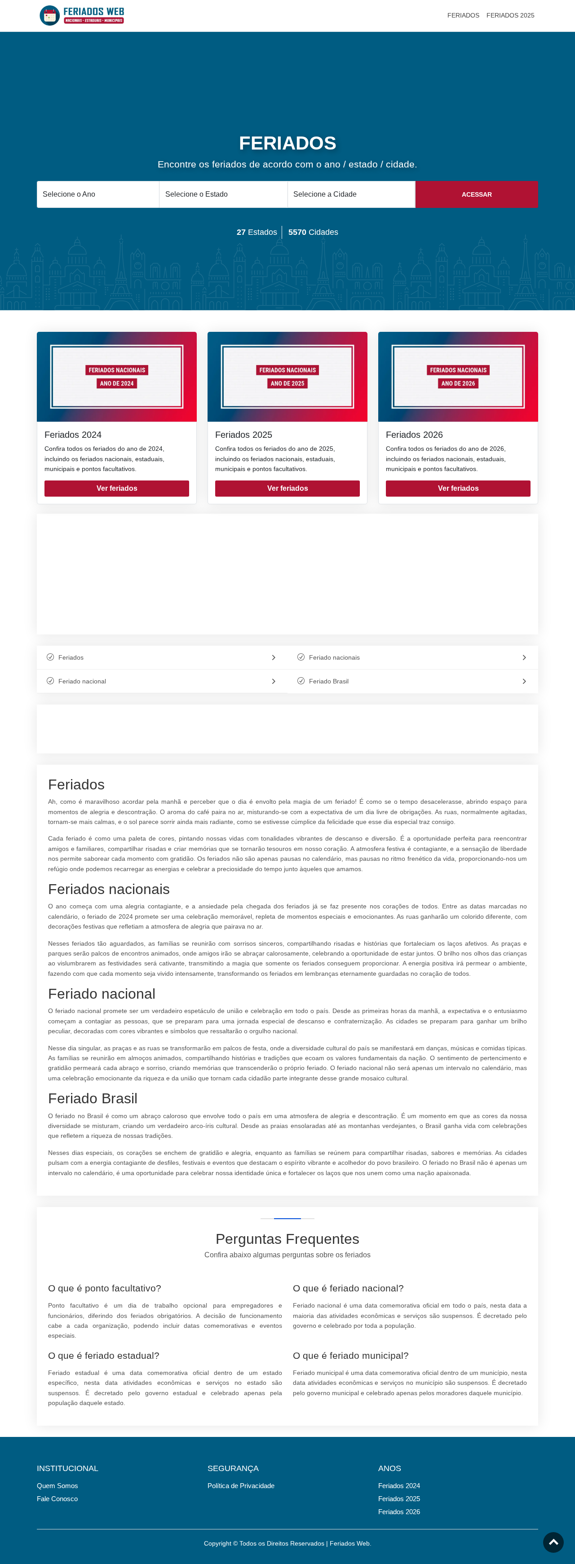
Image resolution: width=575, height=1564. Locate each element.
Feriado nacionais (334, 657)
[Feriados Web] (82, 14)
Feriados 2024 (73, 435)
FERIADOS (463, 15)
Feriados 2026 (414, 435)
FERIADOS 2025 (511, 15)
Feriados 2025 (243, 435)
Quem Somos (57, 1485)
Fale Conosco (57, 1498)
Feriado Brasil (329, 681)
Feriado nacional (82, 681)
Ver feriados (117, 488)
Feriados (71, 657)
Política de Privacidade (241, 1485)
